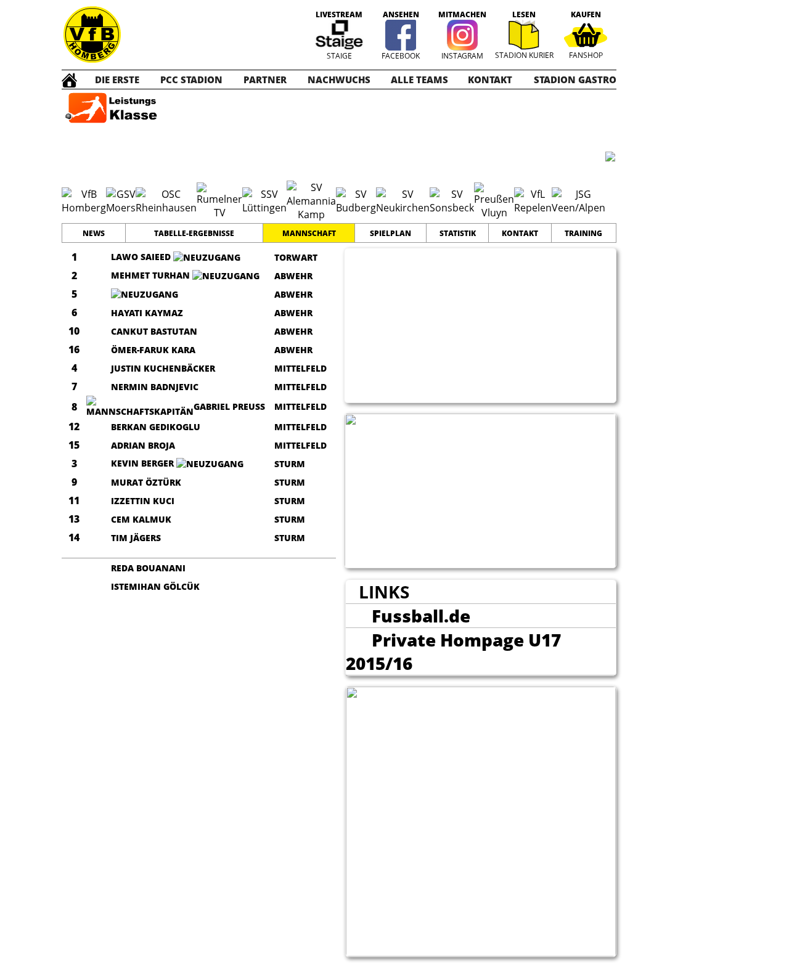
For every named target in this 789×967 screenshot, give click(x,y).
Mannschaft (309, 233)
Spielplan (390, 233)
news (93, 233)
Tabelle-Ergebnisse (194, 233)
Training (583, 233)
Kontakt (520, 233)
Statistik (457, 233)
